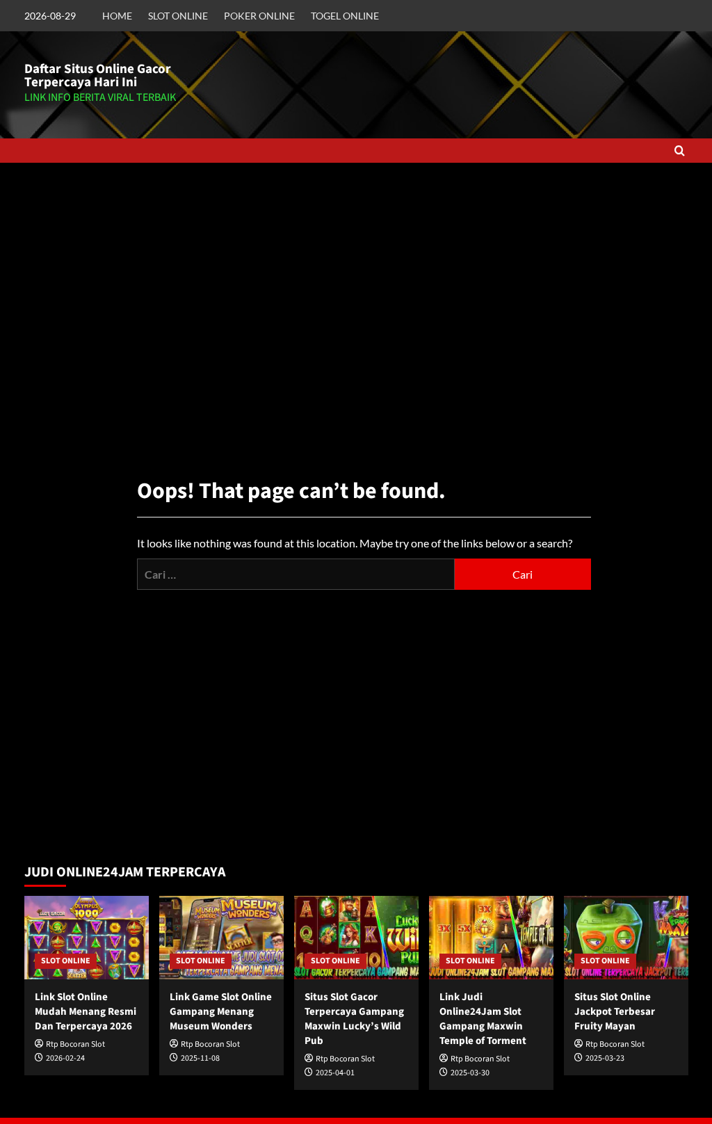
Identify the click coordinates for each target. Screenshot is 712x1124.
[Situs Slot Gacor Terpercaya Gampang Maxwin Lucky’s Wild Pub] (356, 937)
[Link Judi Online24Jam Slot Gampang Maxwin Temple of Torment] (491, 937)
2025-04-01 (335, 1073)
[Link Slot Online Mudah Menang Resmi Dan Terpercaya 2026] (86, 937)
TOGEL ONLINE (345, 16)
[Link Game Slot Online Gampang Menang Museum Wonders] (221, 937)
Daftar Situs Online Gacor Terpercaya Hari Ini (97, 76)
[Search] (679, 150)
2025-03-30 (470, 1073)
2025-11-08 (200, 1058)
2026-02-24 (65, 1058)
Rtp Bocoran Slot (75, 1044)
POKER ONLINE (259, 16)
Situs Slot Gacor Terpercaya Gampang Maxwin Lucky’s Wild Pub (354, 1019)
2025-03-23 (604, 1058)
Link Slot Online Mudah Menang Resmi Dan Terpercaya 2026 (85, 1012)
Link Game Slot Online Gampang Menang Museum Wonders (221, 1012)
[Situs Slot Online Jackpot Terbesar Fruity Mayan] (626, 937)
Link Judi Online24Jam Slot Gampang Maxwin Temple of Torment (482, 1019)
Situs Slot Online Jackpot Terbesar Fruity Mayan (614, 1012)
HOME (117, 16)
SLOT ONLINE (178, 16)
